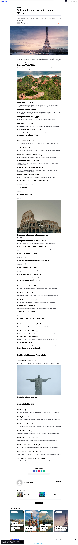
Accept (21, 541)
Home (18, 5)
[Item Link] (32, 521)
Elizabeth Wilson (22, 22)
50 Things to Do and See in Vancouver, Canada (45, 527)
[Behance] (74, 1)
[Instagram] (76, 1)
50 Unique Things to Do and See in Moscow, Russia (31, 528)
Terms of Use (11, 542)
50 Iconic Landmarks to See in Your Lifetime (61, 528)
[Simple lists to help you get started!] (4, 1)
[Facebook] (71, 1)
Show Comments (39, 502)
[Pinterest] (73, 1)
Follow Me (58, 481)
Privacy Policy (5, 542)
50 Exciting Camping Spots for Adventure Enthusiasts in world (16, 526)
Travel (21, 5)
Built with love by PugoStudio (39, 543)
